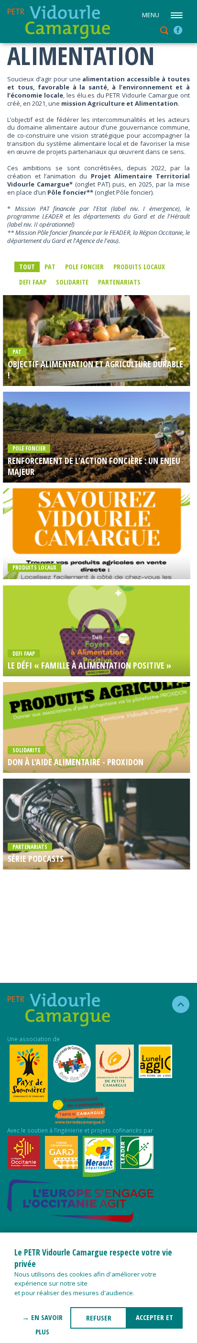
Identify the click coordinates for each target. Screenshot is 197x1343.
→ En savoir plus (42, 1320)
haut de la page (177, 1004)
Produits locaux (139, 266)
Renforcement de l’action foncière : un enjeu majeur (94, 466)
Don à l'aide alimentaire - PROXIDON (75, 762)
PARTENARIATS (119, 281)
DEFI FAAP (32, 281)
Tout (27, 266)
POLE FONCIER (84, 266)
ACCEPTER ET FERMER (154, 1320)
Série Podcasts (36, 858)
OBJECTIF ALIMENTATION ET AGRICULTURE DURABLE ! (95, 370)
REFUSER (98, 1317)
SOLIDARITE (72, 281)
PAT (49, 266)
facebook (178, 30)
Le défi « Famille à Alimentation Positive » (89, 665)
